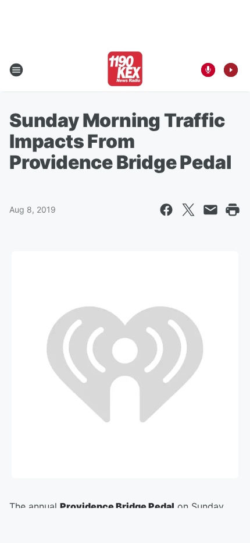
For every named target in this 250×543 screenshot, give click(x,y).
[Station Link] (125, 70)
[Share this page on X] (188, 210)
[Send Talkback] (208, 70)
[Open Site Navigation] (16, 70)
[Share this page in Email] (210, 210)
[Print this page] (232, 210)
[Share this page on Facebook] (166, 210)
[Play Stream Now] (231, 70)
